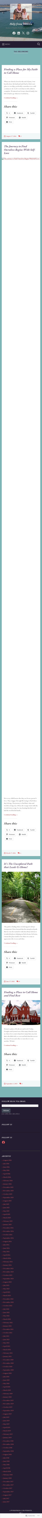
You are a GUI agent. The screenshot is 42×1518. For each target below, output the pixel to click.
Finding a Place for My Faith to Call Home (21, 70)
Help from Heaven (21, 24)
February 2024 (7, 1260)
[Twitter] (23, 32)
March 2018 (7, 1470)
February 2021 (7, 1351)
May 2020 (6, 1382)
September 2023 (8, 1277)
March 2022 (7, 1317)
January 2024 (7, 1263)
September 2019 (8, 1409)
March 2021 (7, 1348)
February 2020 (7, 1392)
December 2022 (8, 1297)
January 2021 (7, 1355)
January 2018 (7, 1476)
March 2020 (7, 1388)
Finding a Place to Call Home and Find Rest (21, 992)
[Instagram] (28, 32)
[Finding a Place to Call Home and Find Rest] (21, 1011)
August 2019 (7, 1412)
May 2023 (6, 1287)
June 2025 (6, 1206)
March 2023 (7, 1294)
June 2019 (6, 1419)
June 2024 (6, 1246)
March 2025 (7, 1216)
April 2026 (6, 1172)
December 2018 (8, 1439)
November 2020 (8, 1361)
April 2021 (6, 1345)
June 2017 (6, 1500)
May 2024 (6, 1250)
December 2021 (8, 1328)
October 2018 (7, 1446)
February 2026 (7, 1179)
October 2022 (7, 1304)
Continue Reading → (11, 98)
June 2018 (6, 1459)
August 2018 (7, 1453)
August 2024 (7, 1240)
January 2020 (7, 1395)
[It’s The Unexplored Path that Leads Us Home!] (21, 896)
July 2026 (6, 1162)
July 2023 (6, 1284)
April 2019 (6, 1426)
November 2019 (8, 1402)
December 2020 (8, 1358)
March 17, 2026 (11, 853)
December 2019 (8, 1399)
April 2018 (6, 1466)
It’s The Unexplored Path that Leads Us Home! (18, 864)
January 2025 (7, 1223)
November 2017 (8, 1483)
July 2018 (6, 1456)
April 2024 (6, 1253)
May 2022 (6, 1314)
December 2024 (8, 1226)
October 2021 (7, 1331)
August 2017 (7, 1493)
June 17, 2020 (10, 981)
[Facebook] (14, 32)
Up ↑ (21, 1511)
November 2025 (8, 1189)
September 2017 (8, 1490)
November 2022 (8, 1301)
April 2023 (6, 1290)
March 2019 (7, 1429)
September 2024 (8, 1236)
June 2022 (6, 1311)
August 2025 (7, 1199)
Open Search (38, 44)
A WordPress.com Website (21, 1509)
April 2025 (6, 1213)
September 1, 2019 (11, 1083)
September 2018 (8, 1449)
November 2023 (8, 1270)
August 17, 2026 (11, 136)
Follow (6, 1109)
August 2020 (7, 1372)
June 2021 (6, 1338)
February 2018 (7, 1473)
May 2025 (6, 1209)
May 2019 (6, 1422)
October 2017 (7, 1487)
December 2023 (8, 1267)
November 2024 (8, 1230)
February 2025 (7, 1219)
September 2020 (8, 1368)
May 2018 (6, 1463)
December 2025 (8, 1186)
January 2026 (7, 1182)
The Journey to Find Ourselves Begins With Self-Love (19, 149)
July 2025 (6, 1202)
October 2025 (7, 1192)
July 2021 (6, 1334)
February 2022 (7, 1321)
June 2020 (6, 1378)
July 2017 (6, 1497)
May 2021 (6, 1341)
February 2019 (7, 1432)
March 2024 (7, 1257)
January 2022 (7, 1324)
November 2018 (8, 1443)
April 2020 (6, 1385)
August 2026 (7, 1159)
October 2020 (7, 1365)
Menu (7, 44)
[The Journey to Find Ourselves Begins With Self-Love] (21, 476)
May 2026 (6, 1169)
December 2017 (8, 1480)
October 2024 (7, 1233)
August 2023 (7, 1280)
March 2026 (7, 1175)
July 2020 (6, 1375)
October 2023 (7, 1273)
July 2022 (6, 1307)
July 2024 (6, 1243)
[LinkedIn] (18, 32)
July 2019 (6, 1416)
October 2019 (7, 1405)
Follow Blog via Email (14, 1100)
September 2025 (8, 1196)
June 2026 (6, 1165)
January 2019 (7, 1436)
